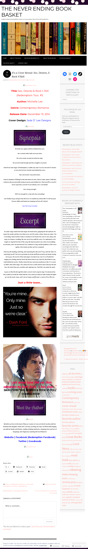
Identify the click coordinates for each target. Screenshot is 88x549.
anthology (78, 377)
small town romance (68, 494)
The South (77, 500)
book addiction (71, 382)
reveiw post (71, 478)
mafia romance (73, 449)
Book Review (72, 384)
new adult (72, 460)
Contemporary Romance (17, 484)
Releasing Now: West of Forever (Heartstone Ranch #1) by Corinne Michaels (71, 171)
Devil (64, 285)
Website (9, 437)
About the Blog (15, 58)
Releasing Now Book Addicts (18, 80)
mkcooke (32, 80)
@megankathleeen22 (70, 348)
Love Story (14, 486)
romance (79, 482)
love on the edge (67, 444)
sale (71, 489)
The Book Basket (65, 58)
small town (76, 492)
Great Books (7, 486)
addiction (65, 374)
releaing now (77, 466)
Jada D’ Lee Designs (39, 120)
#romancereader (78, 353)
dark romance (78, 409)
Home (5, 58)
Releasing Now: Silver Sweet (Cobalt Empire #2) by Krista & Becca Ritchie (71, 157)
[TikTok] (80, 74)
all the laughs (70, 377)
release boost (65, 470)
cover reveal (29, 484)
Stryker (65, 311)
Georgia (67, 433)
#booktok (76, 351)
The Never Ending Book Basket (36, 12)
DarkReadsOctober (68, 409)
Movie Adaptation (66, 456)
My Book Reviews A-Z (31, 58)
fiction (81, 426)
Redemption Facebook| (41, 437)
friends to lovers (72, 431)
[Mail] (70, 79)
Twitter (22, 441)
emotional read (69, 412)
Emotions (80, 412)
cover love (76, 402)
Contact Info (22, 63)
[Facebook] (65, 74)
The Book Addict (8, 63)
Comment (49, 521)
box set (65, 392)
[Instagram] (75, 79)
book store (78, 388)
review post (69, 482)
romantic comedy (67, 486)
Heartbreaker (67, 261)
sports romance (73, 497)
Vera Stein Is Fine (68, 235)
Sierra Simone (67, 287)
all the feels (74, 373)
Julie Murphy (67, 236)
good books (73, 433)
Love (63, 440)
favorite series (70, 425)
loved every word (71, 440)
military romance (75, 452)
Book (64, 382)
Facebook (22, 437)
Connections (66, 395)
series (69, 492)
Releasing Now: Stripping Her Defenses (15, 491)
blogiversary (71, 379)
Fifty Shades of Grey (68, 428)
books (7, 484)
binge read (65, 379)
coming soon (75, 392)
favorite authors (68, 422)
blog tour (78, 379)
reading (70, 466)
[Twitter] (75, 74)
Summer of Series (68, 500)
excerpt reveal (68, 415)
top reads (67, 503)
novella (68, 464)
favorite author (71, 418)
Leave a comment (50, 484)
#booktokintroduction (71, 355)
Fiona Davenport (68, 313)
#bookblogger (68, 353)
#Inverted (67, 351)
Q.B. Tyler (66, 212)
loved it (79, 440)
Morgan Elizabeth (68, 263)
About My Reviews (49, 58)
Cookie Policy (43, 545)
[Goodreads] (70, 74)
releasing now (22, 486)
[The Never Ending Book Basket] (44, 55)
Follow (66, 132)
